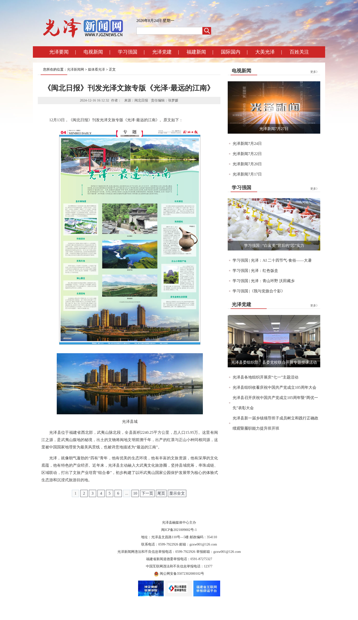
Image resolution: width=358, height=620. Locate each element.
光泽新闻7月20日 (247, 164)
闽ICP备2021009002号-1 (179, 530)
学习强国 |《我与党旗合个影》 (259, 291)
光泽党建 (162, 52)
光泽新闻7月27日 (274, 129)
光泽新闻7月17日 (247, 174)
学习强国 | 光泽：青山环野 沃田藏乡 (264, 281)
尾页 (161, 493)
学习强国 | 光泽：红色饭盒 (255, 270)
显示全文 (177, 493)
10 (135, 493)
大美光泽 (265, 52)
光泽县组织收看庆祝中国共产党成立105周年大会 (274, 387)
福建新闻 (196, 52)
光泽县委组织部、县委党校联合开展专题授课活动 (274, 362)
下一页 (147, 493)
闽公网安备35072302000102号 (182, 573)
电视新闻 (93, 52)
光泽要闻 (59, 52)
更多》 (314, 72)
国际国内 (230, 52)
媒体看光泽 (96, 69)
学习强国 (127, 52)
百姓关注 (299, 52)
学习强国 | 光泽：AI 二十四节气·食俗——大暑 (272, 260)
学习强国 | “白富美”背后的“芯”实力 (274, 245)
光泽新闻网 (75, 69)
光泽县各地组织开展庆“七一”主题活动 (265, 377)
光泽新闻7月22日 (247, 154)
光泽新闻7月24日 (247, 143)
